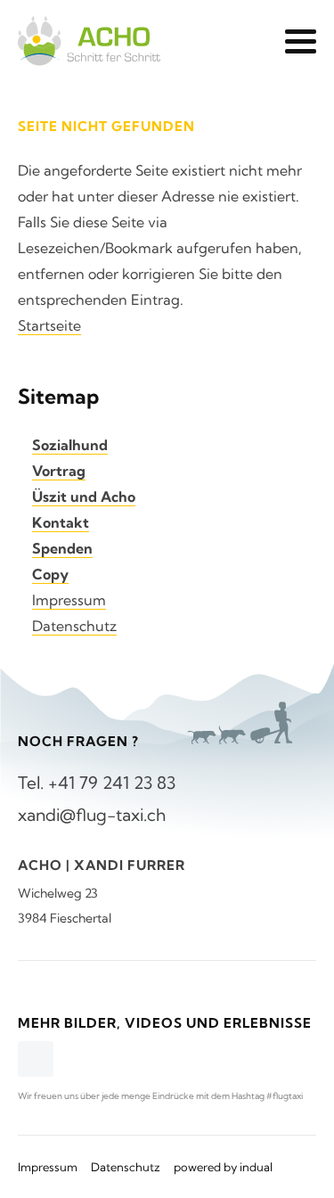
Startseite (49, 325)
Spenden (62, 548)
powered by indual (223, 1167)
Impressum (69, 600)
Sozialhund (70, 445)
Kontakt (60, 522)
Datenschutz (74, 626)
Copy (50, 574)
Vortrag (59, 471)
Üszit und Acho (83, 496)
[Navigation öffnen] (300, 41)
